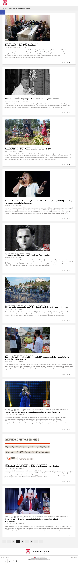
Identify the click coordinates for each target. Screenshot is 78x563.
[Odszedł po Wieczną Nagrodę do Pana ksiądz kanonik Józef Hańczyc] (39, 82)
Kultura (7, 199)
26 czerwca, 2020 (10, 361)
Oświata (7, 355)
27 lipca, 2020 (9, 205)
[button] (2, 12)
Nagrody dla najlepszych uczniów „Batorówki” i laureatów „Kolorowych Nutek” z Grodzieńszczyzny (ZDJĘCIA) (37, 358)
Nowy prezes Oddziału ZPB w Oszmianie (20, 45)
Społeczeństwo (10, 43)
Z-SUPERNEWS (20, 43)
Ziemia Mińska (38, 147)
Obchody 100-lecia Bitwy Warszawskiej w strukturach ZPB (28, 148)
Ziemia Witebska (40, 305)
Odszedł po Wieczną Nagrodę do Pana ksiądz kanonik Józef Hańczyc (32, 98)
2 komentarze (21, 47)
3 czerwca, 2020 (10, 468)
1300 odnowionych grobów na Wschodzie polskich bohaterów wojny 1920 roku (36, 307)
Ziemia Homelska (49, 409)
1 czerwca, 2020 (10, 523)
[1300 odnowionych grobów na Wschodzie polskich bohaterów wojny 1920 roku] (39, 290)
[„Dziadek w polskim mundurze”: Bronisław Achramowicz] (39, 238)
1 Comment (18, 257)
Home (4, 8)
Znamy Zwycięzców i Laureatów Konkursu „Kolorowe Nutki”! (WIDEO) (32, 412)
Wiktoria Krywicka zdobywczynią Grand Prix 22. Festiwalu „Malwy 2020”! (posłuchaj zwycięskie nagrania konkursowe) (38, 202)
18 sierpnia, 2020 (10, 151)
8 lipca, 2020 (8, 309)
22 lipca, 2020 (9, 257)
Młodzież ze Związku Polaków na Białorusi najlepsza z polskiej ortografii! (33, 466)
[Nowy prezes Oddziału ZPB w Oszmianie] (39, 28)
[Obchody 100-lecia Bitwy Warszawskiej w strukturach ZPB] (39, 132)
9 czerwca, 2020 (10, 414)
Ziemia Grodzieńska (31, 43)
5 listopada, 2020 (10, 47)
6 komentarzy (24, 101)
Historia (7, 147)
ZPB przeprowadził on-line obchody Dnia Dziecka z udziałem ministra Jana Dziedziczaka (34, 520)
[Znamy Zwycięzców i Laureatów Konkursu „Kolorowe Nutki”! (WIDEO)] (39, 394)
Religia (7, 97)
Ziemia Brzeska (25, 409)
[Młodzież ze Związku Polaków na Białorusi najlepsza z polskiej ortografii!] (39, 449)
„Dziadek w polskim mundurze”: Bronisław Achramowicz (27, 255)
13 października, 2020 (11, 101)
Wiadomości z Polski (18, 305)
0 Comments (21, 151)
